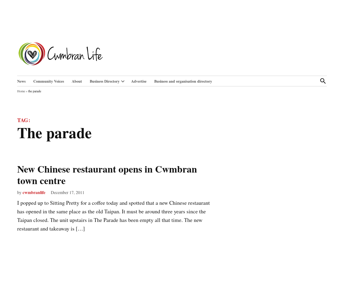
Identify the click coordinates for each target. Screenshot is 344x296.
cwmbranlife (34, 192)
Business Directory (105, 81)
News (21, 81)
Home (21, 91)
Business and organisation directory (183, 81)
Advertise (138, 81)
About (77, 81)
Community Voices (48, 81)
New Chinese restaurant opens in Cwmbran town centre (107, 174)
